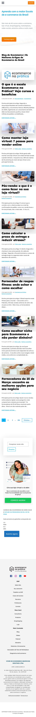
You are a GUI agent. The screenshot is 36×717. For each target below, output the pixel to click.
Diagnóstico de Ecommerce (18, 653)
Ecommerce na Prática (20, 196)
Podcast (18, 639)
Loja (18, 624)
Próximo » (27, 420)
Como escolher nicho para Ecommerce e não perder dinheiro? (17, 334)
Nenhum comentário (27, 148)
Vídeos (18, 635)
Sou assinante (18, 588)
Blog (18, 632)
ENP (18, 581)
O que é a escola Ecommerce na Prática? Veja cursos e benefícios (18, 89)
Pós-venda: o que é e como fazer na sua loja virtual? (17, 189)
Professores (18, 603)
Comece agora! (18, 500)
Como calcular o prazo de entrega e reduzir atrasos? (15, 236)
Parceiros (18, 599)
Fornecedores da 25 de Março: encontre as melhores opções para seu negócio (18, 384)
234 (19, 420)
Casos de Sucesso (18, 596)
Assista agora (12, 534)
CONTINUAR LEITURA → (9, 117)
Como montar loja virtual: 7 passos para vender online (17, 141)
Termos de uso (24, 695)
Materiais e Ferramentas (18, 646)
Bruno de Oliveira (19, 98)
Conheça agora (9, 39)
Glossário (18, 642)
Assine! (31, 3)
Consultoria (18, 614)
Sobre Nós (18, 585)
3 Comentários (27, 98)
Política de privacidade (14, 695)
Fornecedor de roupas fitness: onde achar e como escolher (17, 284)
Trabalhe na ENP (18, 592)
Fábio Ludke (18, 148)
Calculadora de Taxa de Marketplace (18, 650)
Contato (18, 606)
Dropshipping (18, 621)
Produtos (18, 617)
